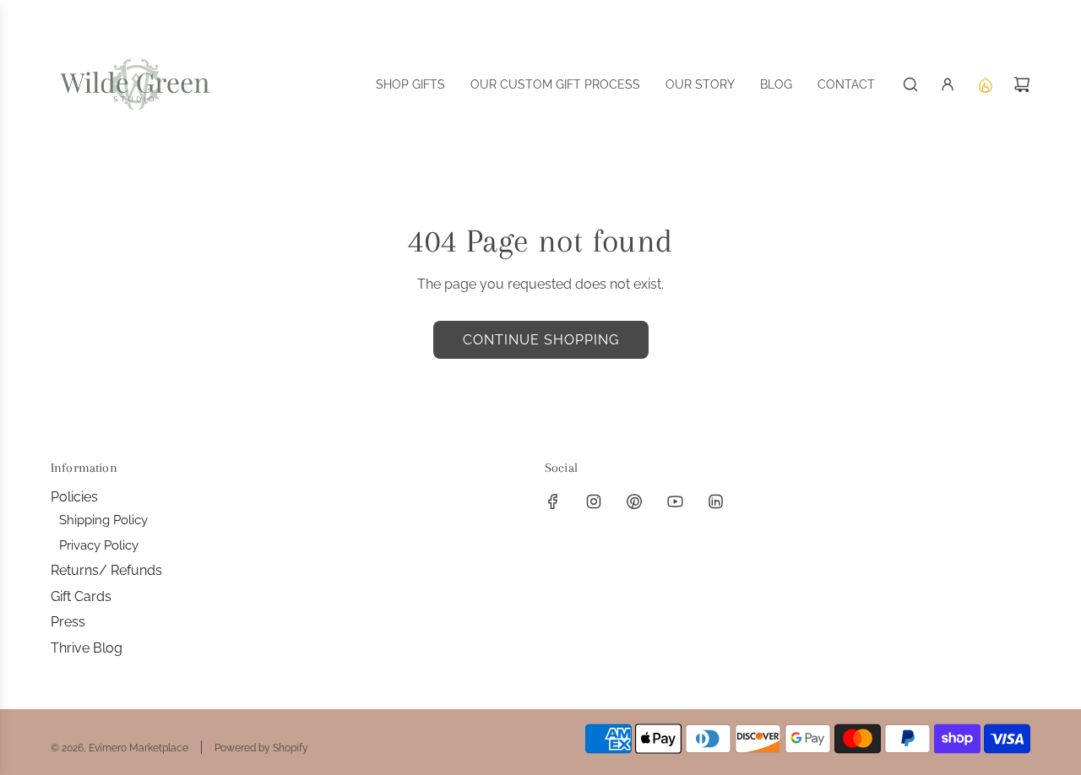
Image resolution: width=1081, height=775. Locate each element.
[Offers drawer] (984, 84)
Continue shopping (541, 340)
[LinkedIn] (715, 501)
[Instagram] (593, 501)
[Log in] (947, 84)
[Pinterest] (634, 501)
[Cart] (1021, 84)
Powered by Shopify (261, 748)
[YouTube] (674, 501)
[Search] (910, 84)
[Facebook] (553, 501)
